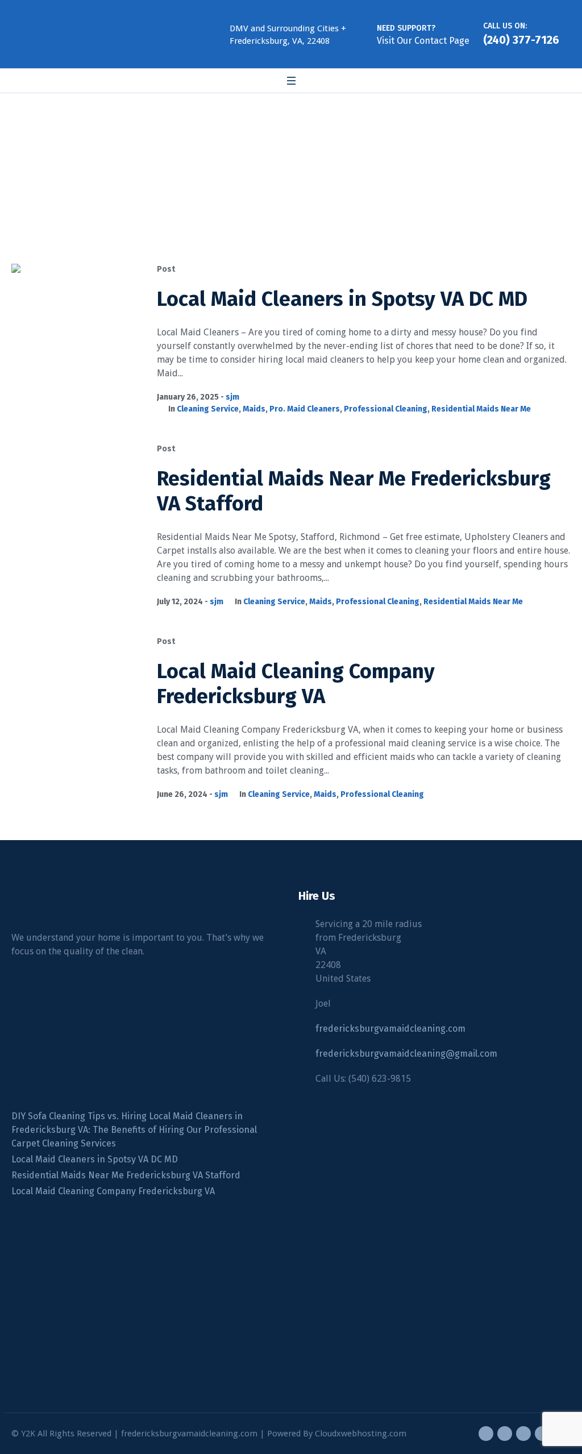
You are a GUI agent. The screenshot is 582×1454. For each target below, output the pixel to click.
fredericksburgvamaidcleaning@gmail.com (406, 1053)
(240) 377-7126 (521, 40)
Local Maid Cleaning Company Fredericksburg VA (296, 684)
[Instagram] (523, 1433)
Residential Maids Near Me (481, 409)
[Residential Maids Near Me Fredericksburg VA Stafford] (75, 507)
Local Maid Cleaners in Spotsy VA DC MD (342, 298)
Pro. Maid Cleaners (304, 409)
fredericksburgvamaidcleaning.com (390, 1028)
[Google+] (504, 1433)
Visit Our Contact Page (423, 40)
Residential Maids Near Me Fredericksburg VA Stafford (125, 1175)
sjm (232, 397)
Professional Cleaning (385, 409)
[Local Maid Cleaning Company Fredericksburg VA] (75, 700)
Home (227, 176)
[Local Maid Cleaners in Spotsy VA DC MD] (75, 328)
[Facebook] (486, 1433)
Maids (254, 409)
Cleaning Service (208, 409)
